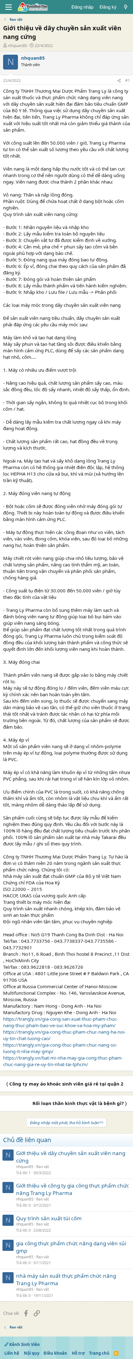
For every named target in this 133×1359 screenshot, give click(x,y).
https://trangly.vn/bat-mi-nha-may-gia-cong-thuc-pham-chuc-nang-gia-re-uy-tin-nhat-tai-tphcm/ (63, 1061)
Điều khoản (55, 1353)
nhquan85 (17, 45)
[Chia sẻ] (119, 80)
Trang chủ (99, 1353)
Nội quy (31, 1353)
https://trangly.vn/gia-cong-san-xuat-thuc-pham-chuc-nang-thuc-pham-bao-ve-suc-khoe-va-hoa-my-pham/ (60, 1022)
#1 (127, 80)
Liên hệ (11, 1353)
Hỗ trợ (78, 1353)
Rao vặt (42, 1166)
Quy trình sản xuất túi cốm (49, 1218)
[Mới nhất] (126, 7)
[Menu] (8, 7)
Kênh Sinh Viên (24, 1344)
